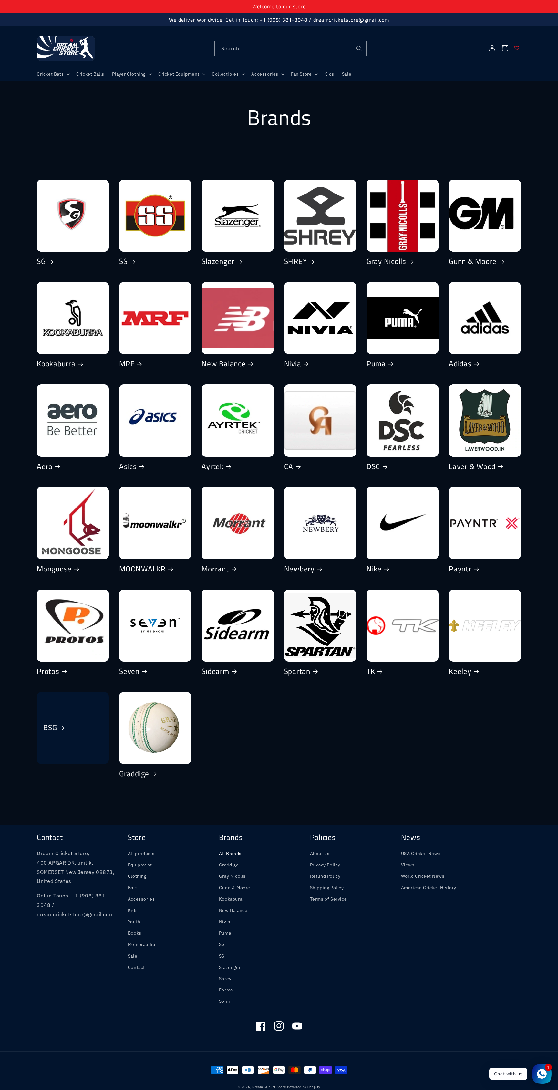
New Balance (223, 364)
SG (41, 261)
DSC (373, 466)
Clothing (137, 876)
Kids (133, 910)
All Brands (230, 853)
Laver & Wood (472, 466)
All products (141, 853)
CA (289, 466)
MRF (126, 364)
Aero (45, 466)
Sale (132, 956)
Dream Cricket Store (269, 1087)
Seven (129, 671)
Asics (128, 466)
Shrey (225, 978)
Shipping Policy (327, 888)
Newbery (299, 569)
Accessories (141, 899)
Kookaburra (56, 364)
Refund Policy (325, 876)
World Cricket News (423, 876)
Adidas (460, 364)
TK (371, 671)
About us (320, 853)
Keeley (460, 671)
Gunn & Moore (473, 261)
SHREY (295, 261)
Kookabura (230, 899)
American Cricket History (428, 888)
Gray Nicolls (386, 261)
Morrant (215, 569)
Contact (136, 967)
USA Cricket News (421, 853)
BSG (50, 727)
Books (134, 933)
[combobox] (290, 48)
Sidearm (215, 671)
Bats (133, 888)
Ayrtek (213, 466)
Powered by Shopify (303, 1087)
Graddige (134, 774)
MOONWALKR (142, 569)
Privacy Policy (325, 865)
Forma (226, 990)
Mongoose (54, 569)
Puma (376, 364)
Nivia (292, 364)
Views (408, 865)
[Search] (359, 48)
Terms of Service (328, 899)
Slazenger (218, 261)
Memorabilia (141, 944)
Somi (224, 1001)
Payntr (460, 569)
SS (123, 261)
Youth (134, 922)
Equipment (140, 865)
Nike (374, 569)
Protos (48, 671)
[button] (52, 74)
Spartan (297, 671)
